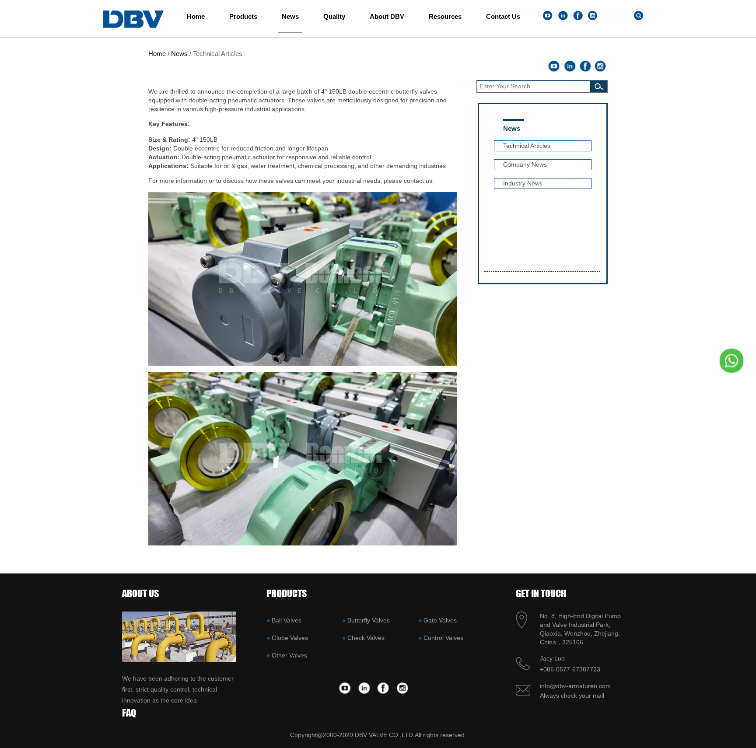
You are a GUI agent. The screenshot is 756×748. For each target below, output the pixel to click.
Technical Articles (217, 53)
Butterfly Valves (368, 620)
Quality (334, 16)
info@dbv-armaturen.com (575, 685)
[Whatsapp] (728, 360)
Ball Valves (286, 620)
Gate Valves (440, 620)
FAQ (129, 713)
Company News (525, 164)
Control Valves (443, 637)
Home (196, 16)
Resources (445, 16)
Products (243, 16)
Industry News (522, 183)
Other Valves (289, 655)
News (290, 16)
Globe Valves (290, 637)
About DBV (387, 16)
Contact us (503, 16)
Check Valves (366, 637)
